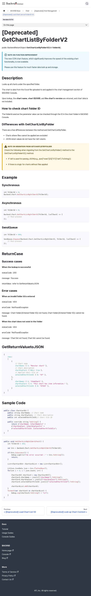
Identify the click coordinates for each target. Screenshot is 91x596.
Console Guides (8, 537)
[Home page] (4, 11)
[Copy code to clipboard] (86, 192)
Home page (6, 550)
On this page (8, 25)
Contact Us (6, 579)
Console (5, 554)
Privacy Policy (7, 576)
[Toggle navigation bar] (3, 3)
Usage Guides (7, 533)
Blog (4, 558)
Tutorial (5, 529)
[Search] (87, 3)
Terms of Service (9, 572)
